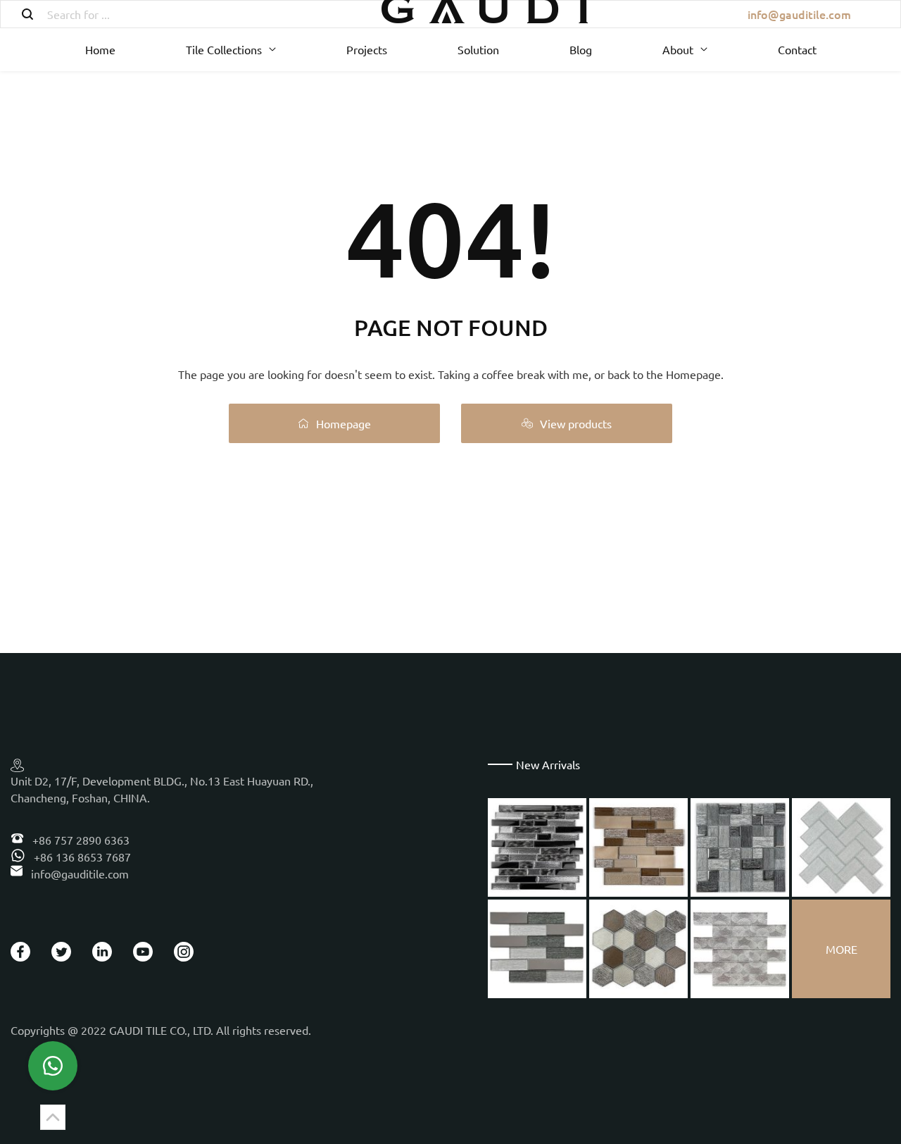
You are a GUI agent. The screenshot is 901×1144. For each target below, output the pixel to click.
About (677, 49)
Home (100, 49)
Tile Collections (224, 49)
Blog (580, 49)
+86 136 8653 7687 (81, 857)
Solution (478, 49)
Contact (797, 49)
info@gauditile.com (799, 14)
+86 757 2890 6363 (80, 840)
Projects (366, 49)
